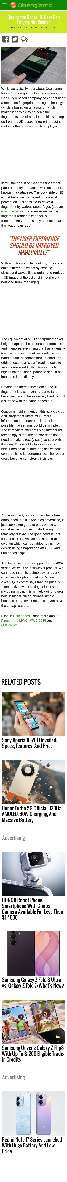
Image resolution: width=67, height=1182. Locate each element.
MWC (23, 620)
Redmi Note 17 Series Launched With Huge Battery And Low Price (32, 1145)
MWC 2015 (37, 620)
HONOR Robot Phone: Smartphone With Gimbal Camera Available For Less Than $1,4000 (32, 908)
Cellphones (21, 616)
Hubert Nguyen (21, 27)
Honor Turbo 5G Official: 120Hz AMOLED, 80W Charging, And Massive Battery (31, 813)
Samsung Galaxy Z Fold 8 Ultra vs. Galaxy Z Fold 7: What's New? (33, 982)
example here (11, 211)
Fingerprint (9, 620)
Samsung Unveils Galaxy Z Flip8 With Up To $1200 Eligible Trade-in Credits (33, 1053)
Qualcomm (9, 625)
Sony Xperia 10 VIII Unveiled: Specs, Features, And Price (29, 742)
